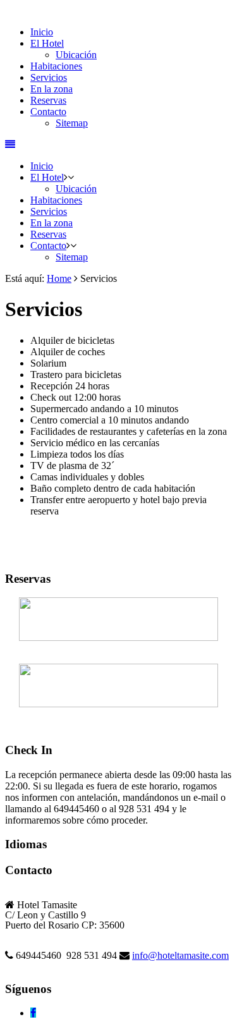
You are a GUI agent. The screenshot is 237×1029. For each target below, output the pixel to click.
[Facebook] (33, 1013)
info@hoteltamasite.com (180, 955)
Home (59, 278)
